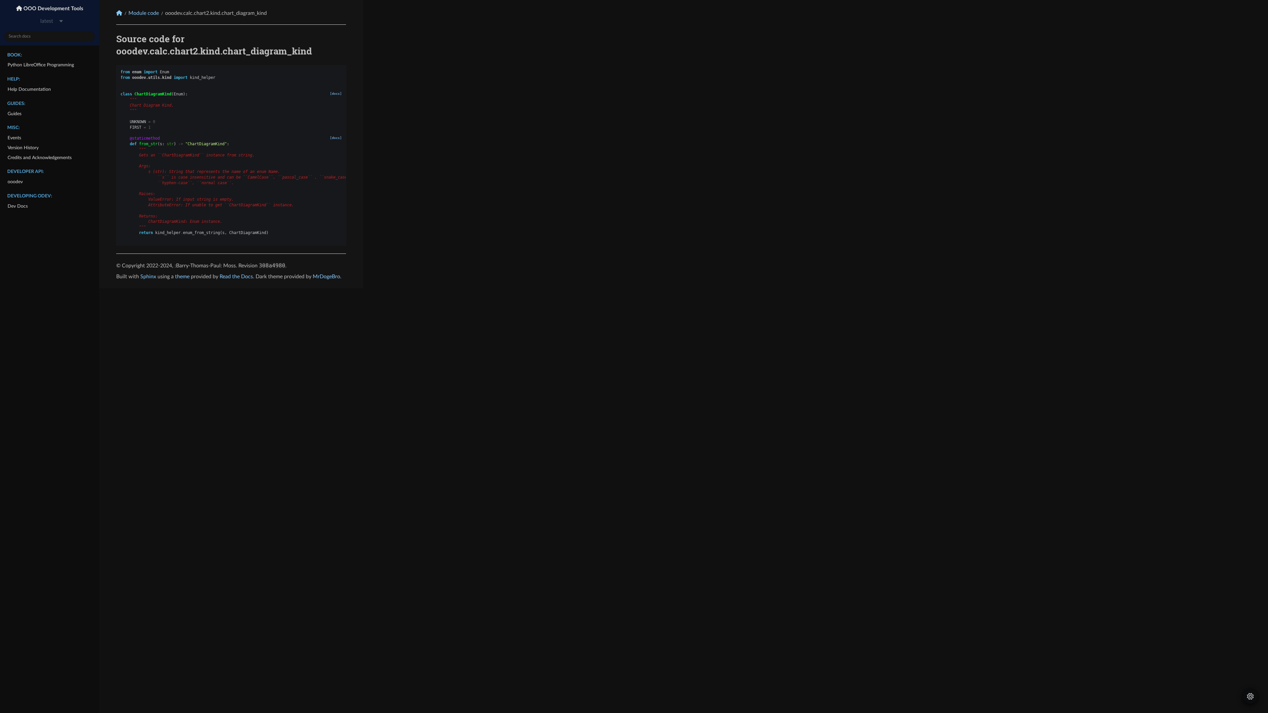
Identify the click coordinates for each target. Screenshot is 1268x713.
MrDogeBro (326, 276)
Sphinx (148, 276)
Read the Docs (236, 276)
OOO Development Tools (52, 8)
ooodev (15, 181)
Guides (14, 113)
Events (14, 137)
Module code (143, 13)
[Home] (119, 13)
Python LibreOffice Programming (41, 64)
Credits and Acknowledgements (40, 157)
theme (182, 276)
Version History (23, 147)
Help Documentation (29, 89)
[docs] (336, 93)
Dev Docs (18, 206)
